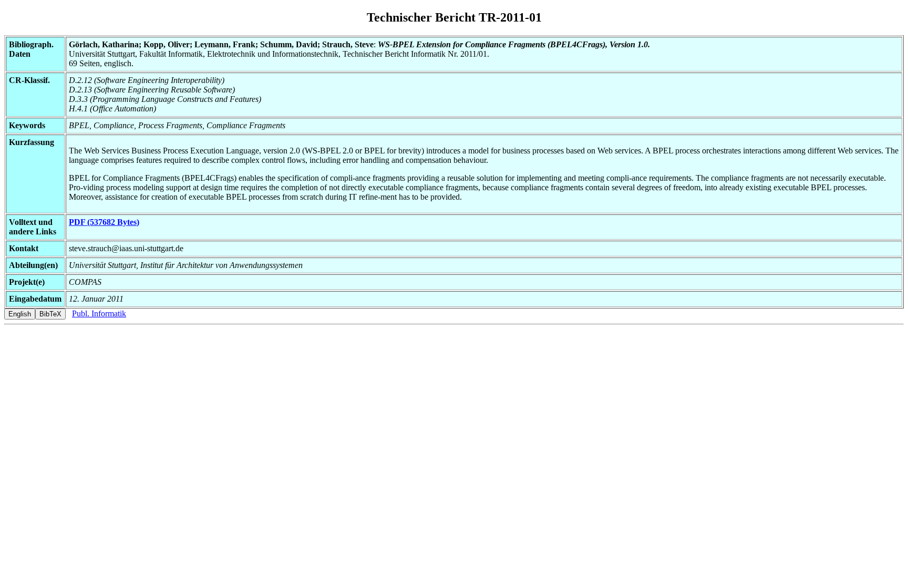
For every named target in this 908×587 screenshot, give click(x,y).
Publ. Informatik (99, 313)
